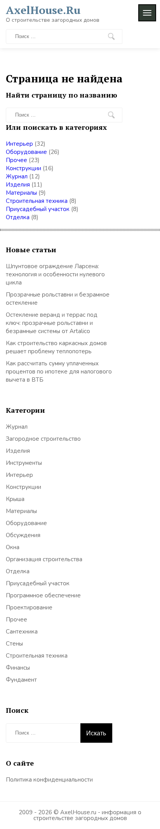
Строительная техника (37, 201)
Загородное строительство (43, 439)
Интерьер (19, 144)
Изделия (18, 184)
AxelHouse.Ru (43, 10)
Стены (14, 643)
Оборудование (26, 152)
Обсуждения (23, 535)
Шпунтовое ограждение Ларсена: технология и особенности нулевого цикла (55, 274)
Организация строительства (44, 559)
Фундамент (21, 680)
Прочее (16, 160)
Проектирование (29, 607)
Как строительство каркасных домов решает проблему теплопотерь (56, 347)
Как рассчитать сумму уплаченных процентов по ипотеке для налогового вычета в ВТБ (59, 372)
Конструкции (23, 168)
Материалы (21, 193)
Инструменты (24, 463)
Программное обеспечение (43, 595)
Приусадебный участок (38, 209)
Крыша (15, 499)
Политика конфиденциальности (49, 780)
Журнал (17, 176)
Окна (12, 547)
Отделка (18, 217)
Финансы (18, 668)
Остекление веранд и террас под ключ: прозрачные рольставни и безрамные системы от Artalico (51, 323)
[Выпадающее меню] (147, 12)
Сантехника (22, 631)
